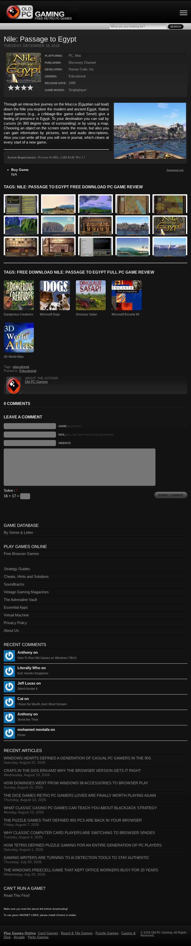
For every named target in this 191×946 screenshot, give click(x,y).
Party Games (38, 937)
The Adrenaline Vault (20, 600)
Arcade (19, 937)
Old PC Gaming (36, 382)
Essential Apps (16, 607)
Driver (21, 735)
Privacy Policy (15, 623)
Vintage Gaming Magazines (26, 592)
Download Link (175, 170)
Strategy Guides (17, 569)
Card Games (48, 933)
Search (175, 27)
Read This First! (17, 895)
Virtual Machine (16, 615)
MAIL (85, 434)
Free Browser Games (21, 554)
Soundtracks (14, 584)
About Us (11, 631)
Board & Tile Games (77, 933)
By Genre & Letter (18, 533)
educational (21, 367)
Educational (27, 371)
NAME (69, 426)
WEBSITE (64, 443)
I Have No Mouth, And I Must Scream (42, 704)
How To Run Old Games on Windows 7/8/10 (47, 658)
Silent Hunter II (27, 689)
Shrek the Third (27, 719)
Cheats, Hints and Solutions (26, 577)
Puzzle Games (107, 933)
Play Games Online (20, 933)
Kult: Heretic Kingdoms (32, 673)
